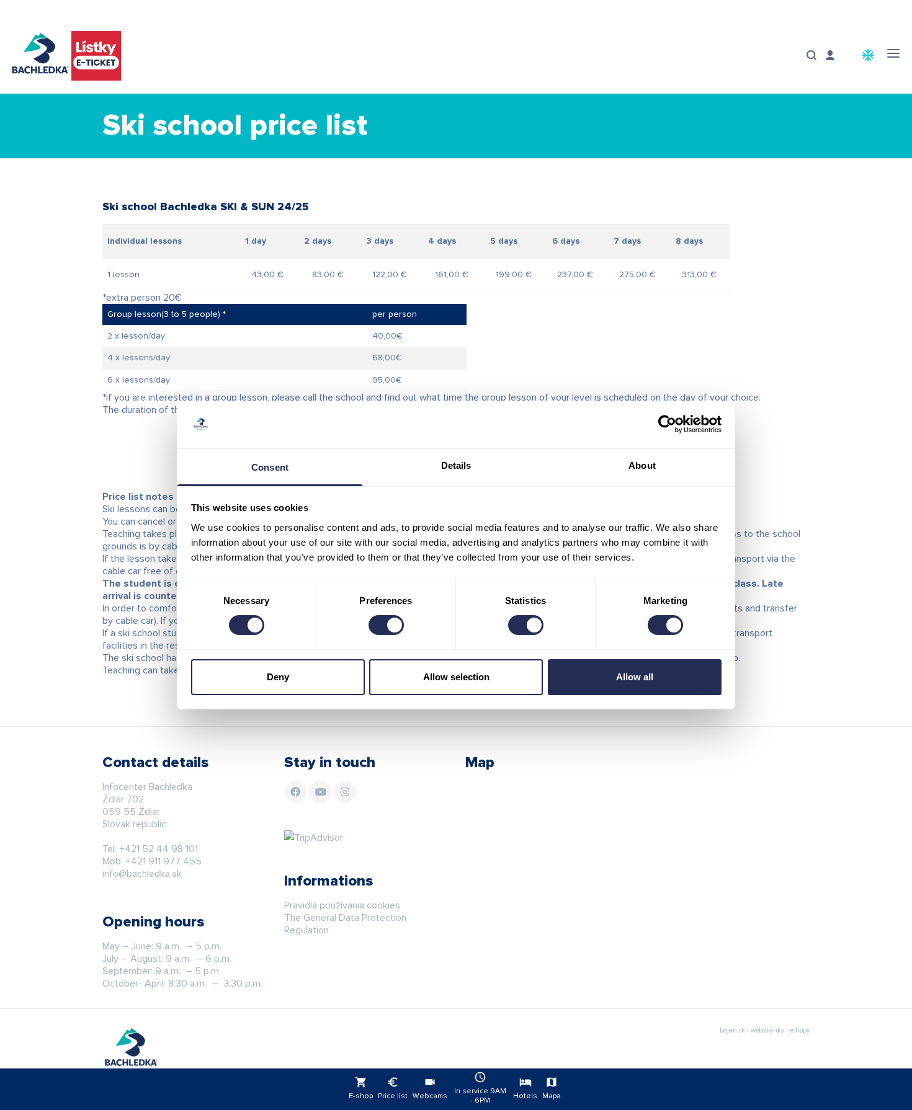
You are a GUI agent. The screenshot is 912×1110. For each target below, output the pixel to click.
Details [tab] (456, 465)
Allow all (634, 677)
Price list (393, 1088)
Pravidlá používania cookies (342, 905)
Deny (278, 677)
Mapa (551, 1088)
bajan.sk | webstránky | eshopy (765, 1030)
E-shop (361, 1088)
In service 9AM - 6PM (480, 1087)
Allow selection (456, 677)
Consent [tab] (269, 467)
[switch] (386, 625)
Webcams (430, 1088)
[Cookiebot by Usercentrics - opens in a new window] (667, 424)
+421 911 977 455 (163, 861)
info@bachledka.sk (142, 874)
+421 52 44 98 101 (158, 849)
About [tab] (642, 465)
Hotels (525, 1088)
